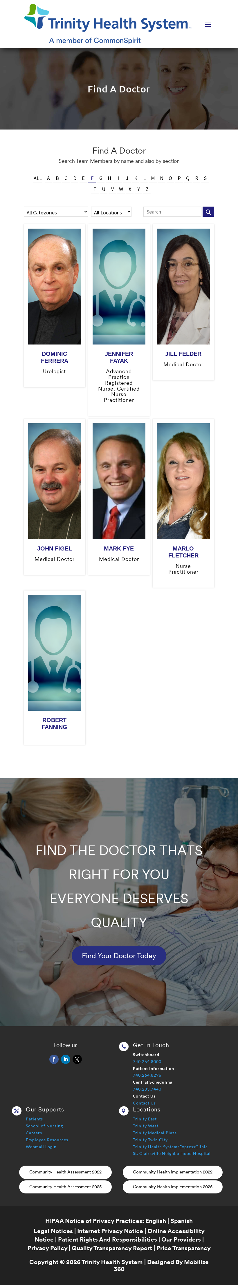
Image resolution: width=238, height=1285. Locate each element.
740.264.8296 (147, 1075)
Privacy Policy (47, 1248)
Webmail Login (41, 1146)
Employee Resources (47, 1139)
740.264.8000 (147, 1061)
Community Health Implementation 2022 (172, 1172)
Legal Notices (53, 1231)
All (38, 178)
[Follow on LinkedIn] (65, 1059)
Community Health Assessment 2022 (65, 1172)
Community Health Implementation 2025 (172, 1186)
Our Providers (181, 1239)
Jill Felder (183, 354)
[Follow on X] (77, 1059)
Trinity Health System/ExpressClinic (170, 1146)
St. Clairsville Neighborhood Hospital (172, 1153)
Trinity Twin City (150, 1139)
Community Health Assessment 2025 (65, 1186)
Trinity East (145, 1118)
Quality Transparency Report (112, 1248)
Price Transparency (183, 1248)
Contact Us (144, 1102)
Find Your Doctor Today (119, 955)
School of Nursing (44, 1125)
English (155, 1220)
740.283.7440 (147, 1089)
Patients (34, 1118)
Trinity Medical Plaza (155, 1132)
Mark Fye (119, 548)
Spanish (181, 1220)
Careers (34, 1132)
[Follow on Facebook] (54, 1059)
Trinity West (145, 1125)
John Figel (54, 548)
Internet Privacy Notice (110, 1231)
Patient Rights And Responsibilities (107, 1239)
